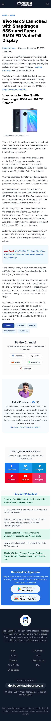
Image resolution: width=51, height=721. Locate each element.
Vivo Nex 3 (23, 331)
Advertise (37, 651)
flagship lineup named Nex (14, 89)
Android (32, 325)
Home (4, 15)
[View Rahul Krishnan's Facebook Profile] (33, 402)
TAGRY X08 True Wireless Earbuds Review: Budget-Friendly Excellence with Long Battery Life (24, 556)
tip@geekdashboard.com (25, 685)
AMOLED (20, 325)
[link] (33, 402)
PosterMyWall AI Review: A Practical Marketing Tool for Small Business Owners (25, 500)
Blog (13, 651)
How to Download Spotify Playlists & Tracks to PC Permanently (25, 544)
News (12, 15)
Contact (13, 660)
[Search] (47, 4)
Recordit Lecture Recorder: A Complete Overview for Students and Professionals (22, 534)
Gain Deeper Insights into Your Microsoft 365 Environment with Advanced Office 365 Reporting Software (24, 522)
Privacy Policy (37, 660)
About (13, 655)
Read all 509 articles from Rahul (25, 427)
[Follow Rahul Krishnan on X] (38, 402)
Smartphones (9, 331)
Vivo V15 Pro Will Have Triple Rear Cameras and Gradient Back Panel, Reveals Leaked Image (24, 254)
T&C (38, 665)
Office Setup (13, 670)
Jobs (38, 655)
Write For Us (13, 665)
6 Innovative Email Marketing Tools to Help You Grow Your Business (25, 511)
